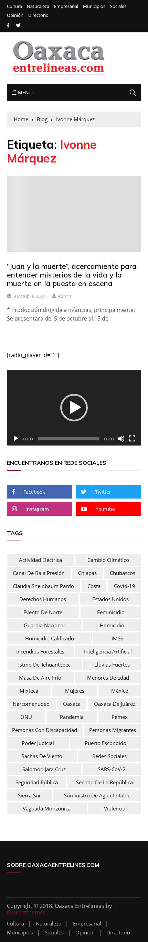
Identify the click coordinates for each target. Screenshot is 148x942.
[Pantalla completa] (132, 438)
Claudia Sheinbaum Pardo (43, 586)
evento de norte (42, 612)
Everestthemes (26, 912)
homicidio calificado (49, 638)
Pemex (120, 716)
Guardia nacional (44, 625)
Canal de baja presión (39, 572)
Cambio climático (108, 559)
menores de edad (108, 677)
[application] (74, 407)
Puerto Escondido (105, 743)
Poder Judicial (38, 743)
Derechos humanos (42, 599)
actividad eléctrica (40, 559)
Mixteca (29, 690)
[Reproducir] (15, 438)
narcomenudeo (31, 703)
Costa (94, 586)
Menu (24, 92)
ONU (26, 716)
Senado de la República (104, 782)
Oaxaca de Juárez (114, 703)
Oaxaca (72, 703)
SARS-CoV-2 (112, 769)
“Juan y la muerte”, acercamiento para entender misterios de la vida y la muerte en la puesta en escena (72, 275)
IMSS (117, 638)
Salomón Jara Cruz (44, 769)
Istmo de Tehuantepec (44, 664)
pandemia (72, 716)
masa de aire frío (40, 677)
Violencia (114, 808)
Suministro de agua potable (97, 795)
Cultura (14, 6)
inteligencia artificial (108, 651)
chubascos (122, 572)
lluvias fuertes (112, 664)
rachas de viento (41, 756)
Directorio (38, 15)
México (119, 690)
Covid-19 (124, 586)
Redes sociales (109, 756)
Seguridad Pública (36, 782)
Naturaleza (38, 6)
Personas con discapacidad (44, 729)
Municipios (94, 6)
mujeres (74, 690)
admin (64, 296)
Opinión (15, 15)
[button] (74, 407)
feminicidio (111, 612)
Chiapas (87, 572)
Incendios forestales (40, 651)
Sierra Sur (29, 795)
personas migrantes (112, 729)
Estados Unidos (110, 599)
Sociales (118, 6)
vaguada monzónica (47, 808)
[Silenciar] (121, 438)
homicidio (112, 625)
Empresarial (66, 6)
